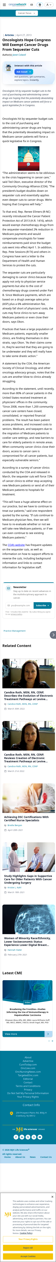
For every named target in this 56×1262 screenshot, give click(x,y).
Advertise (28, 1061)
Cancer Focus (24, 13)
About (28, 1057)
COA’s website (16, 545)
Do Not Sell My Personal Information (28, 1093)
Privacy (28, 1089)
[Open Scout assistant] (40, 4)
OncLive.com (28, 1068)
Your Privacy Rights (28, 1096)
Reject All (28, 1247)
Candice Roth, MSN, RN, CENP (23, 703)
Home (7, 1157)
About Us (20, 1157)
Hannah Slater (15, 949)
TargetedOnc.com (28, 1075)
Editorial (28, 1079)
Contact (28, 1082)
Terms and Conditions (28, 1086)
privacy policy (16, 614)
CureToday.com (28, 1064)
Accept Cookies (28, 1256)
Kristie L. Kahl (14, 887)
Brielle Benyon (15, 825)
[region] (28, 1227)
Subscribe (41, 605)
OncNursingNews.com (28, 1071)
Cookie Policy (26, 1233)
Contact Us (46, 1157)
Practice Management (15, 630)
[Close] (52, 1196)
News (33, 1157)
